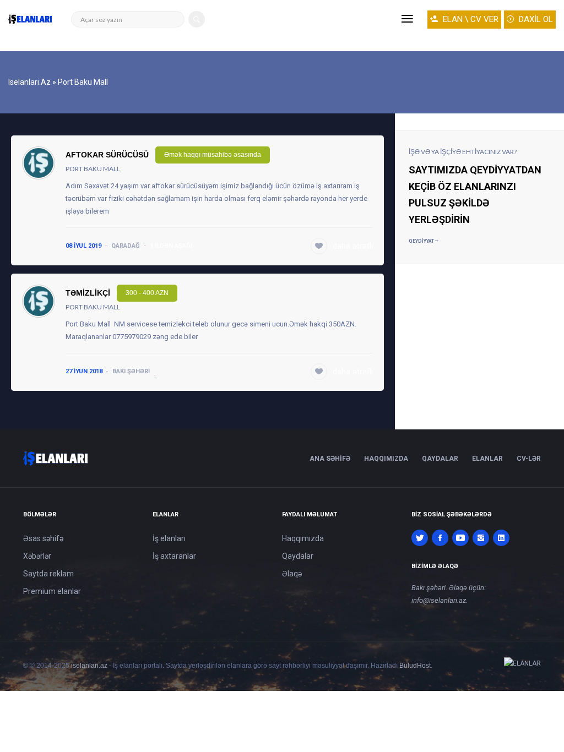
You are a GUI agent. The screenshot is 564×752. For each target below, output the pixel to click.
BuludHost (415, 665)
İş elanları (169, 538)
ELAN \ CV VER (469, 19)
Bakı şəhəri (131, 371)
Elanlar (487, 458)
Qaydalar (440, 458)
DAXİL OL (535, 19)
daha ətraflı (353, 246)
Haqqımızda (386, 458)
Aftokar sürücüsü (107, 154)
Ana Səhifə (330, 458)
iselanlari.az (89, 665)
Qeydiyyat (422, 241)
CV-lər (529, 458)
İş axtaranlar (174, 556)
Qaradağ (125, 245)
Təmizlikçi (88, 292)
